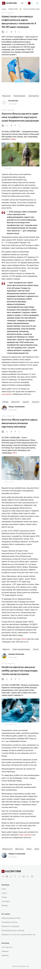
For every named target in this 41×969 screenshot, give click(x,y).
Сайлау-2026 (13, 9)
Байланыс (5, 951)
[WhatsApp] (7, 32)
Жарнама (5, 955)
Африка (5, 649)
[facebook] (15, 876)
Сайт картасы (7, 947)
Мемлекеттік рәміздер (10, 926)
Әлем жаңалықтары (21, 649)
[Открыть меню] (37, 3)
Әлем (29, 849)
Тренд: (4, 9)
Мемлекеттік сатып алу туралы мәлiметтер (18, 935)
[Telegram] (11, 32)
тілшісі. (13, 139)
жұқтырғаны (7, 394)
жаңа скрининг (25, 835)
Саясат (4, 893)
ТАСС (14, 453)
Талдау (4, 897)
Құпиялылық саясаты (10, 922)
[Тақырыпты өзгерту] (31, 3)
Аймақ (5, 402)
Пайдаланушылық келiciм (11, 918)
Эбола (23, 639)
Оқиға (4, 889)
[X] (19, 32)
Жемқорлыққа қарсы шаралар (13, 930)
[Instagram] (3, 32)
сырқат (26, 402)
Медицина (7, 849)
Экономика (6, 901)
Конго (35, 649)
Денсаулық (34, 96)
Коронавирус (19, 96)
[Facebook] (15, 32)
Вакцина (6, 96)
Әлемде (5, 905)
